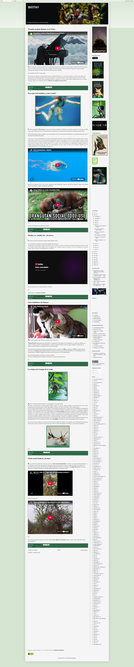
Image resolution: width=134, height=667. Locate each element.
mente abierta (96, 562)
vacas (94, 636)
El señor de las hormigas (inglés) (98, 331)
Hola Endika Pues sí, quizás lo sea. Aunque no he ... (99, 285)
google (94, 514)
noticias (94, 577)
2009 (95, 263)
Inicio (59, 550)
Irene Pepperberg (96, 537)
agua (94, 387)
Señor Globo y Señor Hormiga (99, 618)
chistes (94, 432)
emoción (95, 483)
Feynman (95, 499)
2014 (95, 253)
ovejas (94, 587)
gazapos (94, 511)
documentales (96, 466)
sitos (94, 624)
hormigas (95, 527)
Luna (94, 555)
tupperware (95, 634)
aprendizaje (95, 397)
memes (94, 560)
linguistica (95, 552)
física (94, 503)
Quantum (95, 606)
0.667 (94, 380)
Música (45, 89)
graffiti (94, 517)
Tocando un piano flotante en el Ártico (41, 29)
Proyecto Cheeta (96, 601)
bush (94, 412)
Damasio (95, 450)
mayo (96, 243)
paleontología (96, 588)
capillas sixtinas (96, 420)
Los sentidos (95, 553)
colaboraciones (96, 438)
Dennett (94, 456)
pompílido (55, 419)
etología (38, 231)
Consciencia (95, 315)
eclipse (94, 471)
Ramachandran (96, 610)
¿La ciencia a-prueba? (97, 379)
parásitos (95, 592)
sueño (94, 627)
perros (94, 593)
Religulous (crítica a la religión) (99, 335)
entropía (95, 488)
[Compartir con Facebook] (50, 87)
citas (94, 435)
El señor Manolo (96, 479)
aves (94, 402)
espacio (94, 489)
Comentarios (96, 373)
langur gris (74, 467)
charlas (94, 428)
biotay (94, 407)
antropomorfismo (96, 395)
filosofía (95, 501)
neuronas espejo (96, 575)
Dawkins (95, 453)
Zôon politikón (96, 322)
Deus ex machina (96, 459)
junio (96, 224)
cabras (94, 415)
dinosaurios (95, 463)
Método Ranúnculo (97, 318)
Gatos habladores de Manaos (38, 302)
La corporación (96, 341)
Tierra (94, 629)
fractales (95, 506)
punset (94, 605)
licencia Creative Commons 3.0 (98, 364)
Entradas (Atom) (37, 552)
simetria (95, 621)
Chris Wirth (59, 446)
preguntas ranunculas (97, 596)
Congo (94, 440)
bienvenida (95, 405)
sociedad (95, 626)
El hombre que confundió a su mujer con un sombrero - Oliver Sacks (99, 354)
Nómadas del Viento (97, 329)
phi (94, 595)
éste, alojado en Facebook (59, 539)
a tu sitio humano (96, 382)
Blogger (74, 658)
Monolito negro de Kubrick (98, 567)
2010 (95, 261)
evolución (95, 496)
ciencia (94, 433)
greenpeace (41, 89)
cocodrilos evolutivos (97, 437)
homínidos (95, 526)
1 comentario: (38, 544)
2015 (95, 251)
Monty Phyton (96, 568)
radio (94, 608)
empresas (95, 484)
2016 (95, 214)
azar (94, 404)
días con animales (96, 461)
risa (94, 613)
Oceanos (95, 580)
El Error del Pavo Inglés (98, 476)
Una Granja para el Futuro (98, 327)
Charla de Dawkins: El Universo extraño (97, 337)
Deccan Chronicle (41, 292)
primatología (95, 600)
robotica (95, 615)
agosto (96, 220)
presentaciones (96, 598)
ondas (94, 583)
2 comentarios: (39, 229)
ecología (95, 473)
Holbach (95, 524)
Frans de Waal (96, 509)
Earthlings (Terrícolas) (97, 339)
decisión (95, 455)
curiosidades (34, 231)
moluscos (95, 565)
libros (94, 550)
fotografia (95, 504)
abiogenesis (95, 385)
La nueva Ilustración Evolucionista (97, 545)
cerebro (94, 425)
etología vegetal (96, 494)
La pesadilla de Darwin (98, 346)
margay (37, 350)
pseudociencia (96, 603)
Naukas (94, 572)
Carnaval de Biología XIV (98, 424)
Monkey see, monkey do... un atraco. (41, 235)
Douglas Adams (96, 468)
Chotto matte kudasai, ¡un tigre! (39, 458)
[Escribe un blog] (47, 87)
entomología (95, 486)
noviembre (97, 216)
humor (94, 529)
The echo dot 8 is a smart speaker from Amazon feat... (99, 271)
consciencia (95, 442)
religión (94, 611)
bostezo (94, 409)
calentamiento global (97, 417)
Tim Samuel (42, 129)
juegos (94, 539)
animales (95, 394)
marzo (96, 247)
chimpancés (95, 430)
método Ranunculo (97, 563)
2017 (95, 213)
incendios (95, 534)
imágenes (95, 532)
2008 (95, 264)
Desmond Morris (35, 365)
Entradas (95, 370)
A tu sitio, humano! (97, 320)
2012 (95, 257)
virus (94, 642)
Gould (94, 516)
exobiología (95, 498)
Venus (94, 637)
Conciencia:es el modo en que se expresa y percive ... (99, 275)
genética (95, 513)
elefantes (95, 481)
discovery (95, 464)
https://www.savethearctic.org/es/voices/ (57, 80)
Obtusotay (95, 578)
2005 (64, 349)
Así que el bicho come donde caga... (99, 282)
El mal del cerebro (97, 478)
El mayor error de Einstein (98, 347)
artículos (95, 400)
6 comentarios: (39, 452)
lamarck (95, 547)
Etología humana (96, 316)
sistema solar (95, 622)
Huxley (94, 531)
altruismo (95, 390)
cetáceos (95, 427)
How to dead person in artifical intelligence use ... (99, 278)
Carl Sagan (95, 422)
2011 (95, 259)
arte (94, 399)
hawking (95, 522)
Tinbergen (95, 631)
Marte (94, 557)
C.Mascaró (95, 414)
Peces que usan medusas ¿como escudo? (42, 93)
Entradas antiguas (84, 550)
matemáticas (95, 558)
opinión (94, 585)
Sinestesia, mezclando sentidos (99, 333)
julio (96, 222)
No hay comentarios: (40, 87)
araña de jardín (60, 411)
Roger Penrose (96, 616)
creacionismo (96, 443)
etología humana (96, 493)
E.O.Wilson (95, 469)
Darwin (94, 451)
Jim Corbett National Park (59, 464)
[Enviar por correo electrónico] (46, 87)
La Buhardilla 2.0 (96, 542)
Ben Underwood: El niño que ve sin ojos (99, 343)
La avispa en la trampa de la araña (40, 369)
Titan (94, 632)
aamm (94, 384)
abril (96, 245)
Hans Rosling (96, 521)
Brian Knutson (96, 410)
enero (96, 249)
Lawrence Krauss (96, 548)
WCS (75, 349)
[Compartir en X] (48, 87)
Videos (48, 89)
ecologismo (95, 474)
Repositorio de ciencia (97, 357)
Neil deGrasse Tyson (97, 573)
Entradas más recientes (32, 550)
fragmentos (95, 507)
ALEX (94, 389)
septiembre (97, 218)
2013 (95, 255)
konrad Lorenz (96, 541)
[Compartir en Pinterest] (51, 87)
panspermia (95, 590)
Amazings (95, 392)
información (95, 536)
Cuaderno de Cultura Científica (99, 445)
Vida (94, 639)
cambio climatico (35, 89)
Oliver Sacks (95, 582)
